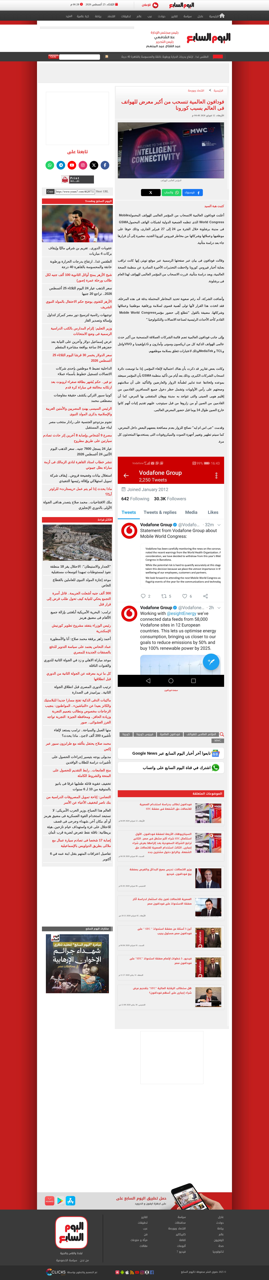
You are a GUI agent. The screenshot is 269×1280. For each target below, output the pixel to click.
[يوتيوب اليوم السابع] (72, 165)
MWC (217, 741)
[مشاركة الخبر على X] (151, 192)
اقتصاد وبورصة (196, 91)
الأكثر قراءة (105, 519)
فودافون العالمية (170, 734)
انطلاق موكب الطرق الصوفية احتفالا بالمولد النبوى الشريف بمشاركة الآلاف (167, 56)
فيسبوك (190, 192)
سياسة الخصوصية (66, 1260)
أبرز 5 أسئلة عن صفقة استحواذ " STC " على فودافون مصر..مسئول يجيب (164, 931)
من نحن (84, 1260)
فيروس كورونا (144, 734)
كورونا (126, 734)
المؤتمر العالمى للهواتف (201, 734)
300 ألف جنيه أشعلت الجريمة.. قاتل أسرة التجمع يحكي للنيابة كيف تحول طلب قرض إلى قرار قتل (79, 598)
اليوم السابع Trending (98, 201)
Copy (50, 191)
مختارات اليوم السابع (97, 929)
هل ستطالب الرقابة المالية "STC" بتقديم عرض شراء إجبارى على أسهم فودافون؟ (162, 990)
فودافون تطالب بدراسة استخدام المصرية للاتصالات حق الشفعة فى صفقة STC (166, 806)
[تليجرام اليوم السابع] (61, 165)
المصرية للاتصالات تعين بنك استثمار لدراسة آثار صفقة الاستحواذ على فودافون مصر (162, 901)
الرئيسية (218, 91)
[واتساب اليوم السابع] (49, 165)
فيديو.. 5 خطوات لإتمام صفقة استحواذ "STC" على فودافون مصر (161, 961)
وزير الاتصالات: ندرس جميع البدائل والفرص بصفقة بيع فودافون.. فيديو (161, 871)
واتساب (168, 192)
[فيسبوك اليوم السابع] (105, 165)
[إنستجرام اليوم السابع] (83, 165)
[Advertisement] (134, 1151)
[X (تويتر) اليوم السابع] (94, 165)
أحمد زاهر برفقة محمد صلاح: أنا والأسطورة (80, 639)
